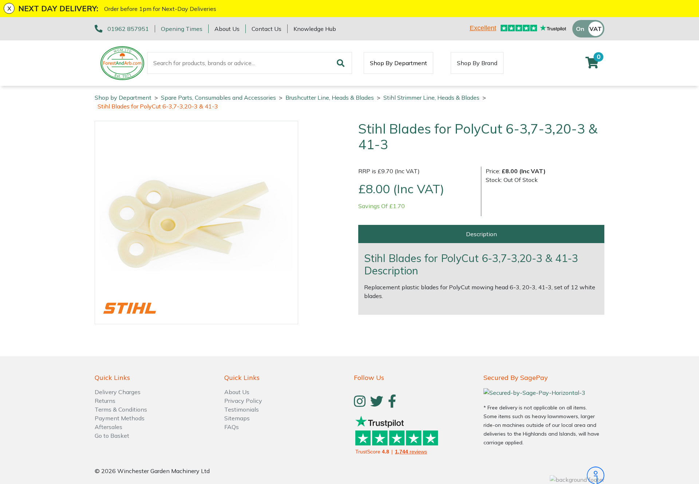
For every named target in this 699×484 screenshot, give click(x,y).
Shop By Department (398, 63)
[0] (592, 64)
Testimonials (241, 409)
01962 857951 (128, 28)
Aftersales (108, 427)
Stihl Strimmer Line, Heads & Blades (431, 97)
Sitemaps (237, 418)
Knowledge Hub (314, 28)
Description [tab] (481, 234)
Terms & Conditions (121, 409)
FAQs (231, 427)
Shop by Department (123, 97)
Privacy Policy (243, 400)
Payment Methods (120, 418)
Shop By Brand (477, 63)
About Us (227, 28)
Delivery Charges (118, 392)
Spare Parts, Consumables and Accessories (218, 97)
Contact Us (266, 28)
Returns (105, 400)
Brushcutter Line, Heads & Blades (329, 97)
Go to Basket (112, 435)
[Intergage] (543, 475)
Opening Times (181, 28)
